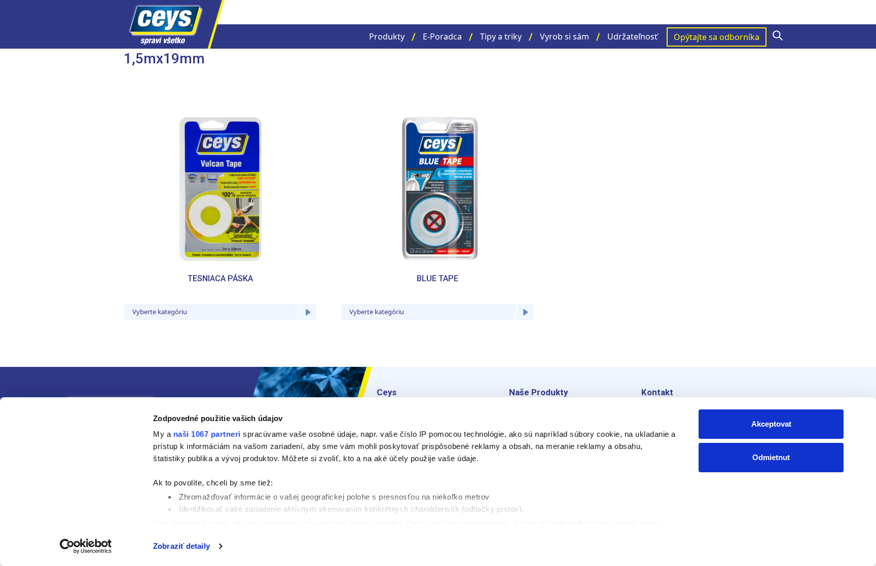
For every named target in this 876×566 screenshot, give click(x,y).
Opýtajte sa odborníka (716, 37)
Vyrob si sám (564, 36)
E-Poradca (442, 36)
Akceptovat (771, 424)
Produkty (387, 36)
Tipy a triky (501, 36)
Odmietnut (771, 457)
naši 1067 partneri (207, 434)
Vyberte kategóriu (159, 311)
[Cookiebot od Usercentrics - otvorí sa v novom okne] (86, 546)
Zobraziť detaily (181, 546)
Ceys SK (174, 24)
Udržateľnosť (632, 36)
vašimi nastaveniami (470, 523)
